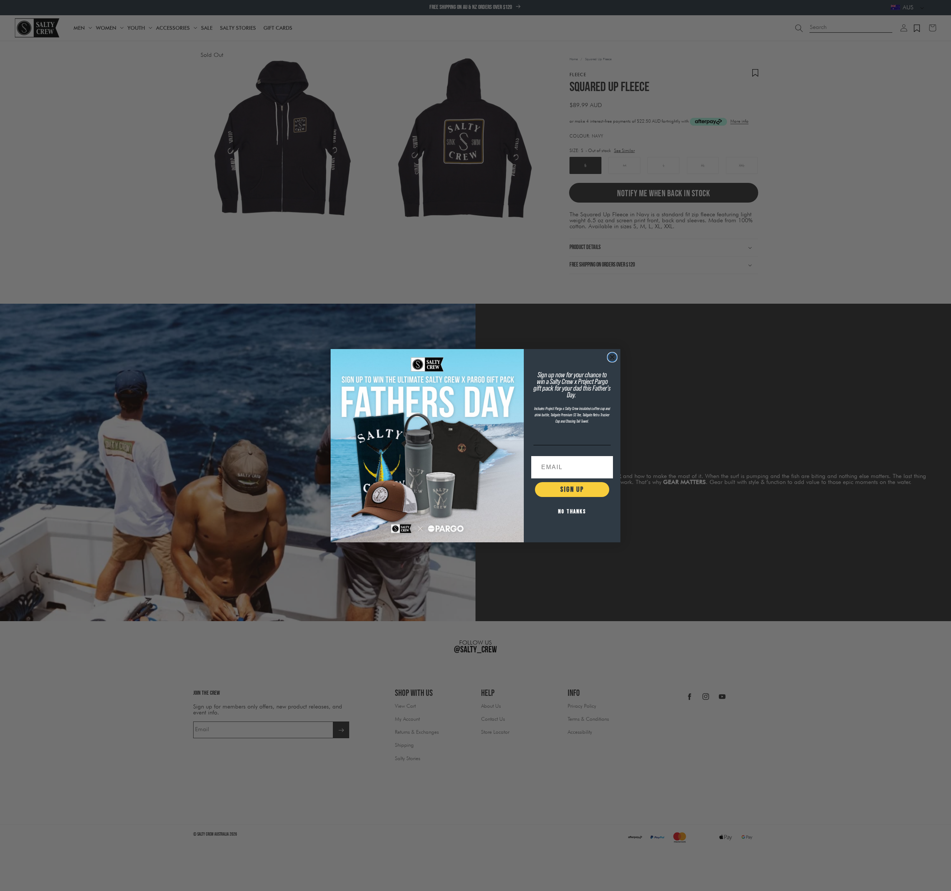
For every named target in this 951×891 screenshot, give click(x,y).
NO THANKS (572, 511)
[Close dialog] (612, 357)
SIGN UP (572, 489)
